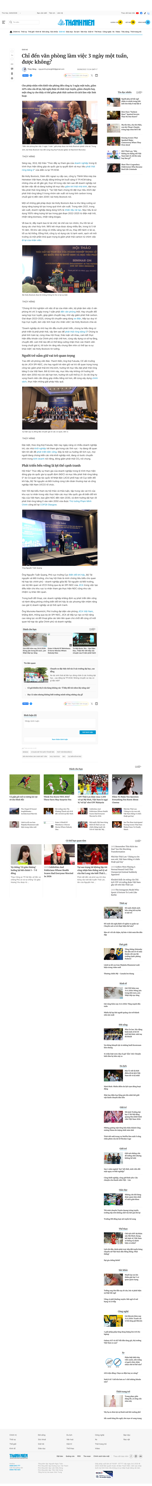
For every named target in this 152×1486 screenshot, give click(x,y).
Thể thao (98, 32)
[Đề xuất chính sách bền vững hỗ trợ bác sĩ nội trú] (113, 913)
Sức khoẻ (42, 1439)
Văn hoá (69, 1439)
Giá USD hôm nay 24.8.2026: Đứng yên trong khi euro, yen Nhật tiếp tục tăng (133, 991)
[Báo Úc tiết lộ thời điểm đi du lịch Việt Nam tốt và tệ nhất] (113, 1075)
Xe (113, 32)
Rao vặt (127, 1439)
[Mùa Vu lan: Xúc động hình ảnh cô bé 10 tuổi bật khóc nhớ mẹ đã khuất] (113, 1034)
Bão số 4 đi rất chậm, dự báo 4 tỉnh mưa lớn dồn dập (123, 933)
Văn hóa (84, 32)
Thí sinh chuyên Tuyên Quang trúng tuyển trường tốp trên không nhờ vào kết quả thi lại (122, 1211)
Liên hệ (60, 13)
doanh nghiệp (81, 163)
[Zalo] (148, 13)
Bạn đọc (127, 1435)
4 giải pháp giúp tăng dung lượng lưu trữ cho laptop (122, 1333)
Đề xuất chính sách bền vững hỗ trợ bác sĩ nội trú (133, 910)
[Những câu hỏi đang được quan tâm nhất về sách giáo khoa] (113, 1199)
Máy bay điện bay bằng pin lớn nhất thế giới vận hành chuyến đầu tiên (121, 1096)
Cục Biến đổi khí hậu (74, 756)
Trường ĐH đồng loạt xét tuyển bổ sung (120, 1219)
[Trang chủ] (11, 32)
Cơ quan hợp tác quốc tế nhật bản (42, 752)
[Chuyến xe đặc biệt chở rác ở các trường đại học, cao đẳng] (36, 675)
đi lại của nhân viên (31, 240)
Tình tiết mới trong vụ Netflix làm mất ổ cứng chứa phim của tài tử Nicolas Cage (122, 1137)
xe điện (77, 318)
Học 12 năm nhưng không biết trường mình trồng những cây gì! (55, 695)
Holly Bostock (55, 756)
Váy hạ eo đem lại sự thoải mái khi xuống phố (122, 1412)
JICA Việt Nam (85, 611)
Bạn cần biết (42, 13)
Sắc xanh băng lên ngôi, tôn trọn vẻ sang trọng (123, 1418)
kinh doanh (38, 459)
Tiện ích (52, 13)
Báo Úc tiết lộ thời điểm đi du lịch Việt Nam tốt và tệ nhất (132, 1073)
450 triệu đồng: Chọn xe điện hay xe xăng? (121, 1373)
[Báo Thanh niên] (19, 1456)
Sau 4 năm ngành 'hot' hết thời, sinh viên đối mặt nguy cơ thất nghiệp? (122, 1170)
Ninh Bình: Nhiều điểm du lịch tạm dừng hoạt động (122, 1087)
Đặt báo (60, 1456)
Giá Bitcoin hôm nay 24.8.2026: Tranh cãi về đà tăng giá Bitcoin (133, 1318)
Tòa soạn (87, 1456)
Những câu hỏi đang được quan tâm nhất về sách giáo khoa (133, 1197)
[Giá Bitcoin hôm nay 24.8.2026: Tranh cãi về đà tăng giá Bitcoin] (113, 1321)
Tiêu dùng (125, 32)
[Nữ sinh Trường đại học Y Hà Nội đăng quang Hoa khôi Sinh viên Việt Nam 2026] (113, 1117)
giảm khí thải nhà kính (76, 186)
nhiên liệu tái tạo (73, 210)
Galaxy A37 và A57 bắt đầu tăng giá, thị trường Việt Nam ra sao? (122, 1341)
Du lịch (76, 32)
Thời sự (24, 32)
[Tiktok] (145, 13)
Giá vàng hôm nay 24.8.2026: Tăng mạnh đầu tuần (122, 1005)
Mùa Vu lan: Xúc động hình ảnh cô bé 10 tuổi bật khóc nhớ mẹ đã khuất (133, 1033)
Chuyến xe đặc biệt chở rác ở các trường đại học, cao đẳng (72, 670)
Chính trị (16, 32)
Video (118, 32)
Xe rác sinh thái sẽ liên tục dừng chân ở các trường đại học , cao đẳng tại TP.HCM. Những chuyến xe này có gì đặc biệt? (73, 678)
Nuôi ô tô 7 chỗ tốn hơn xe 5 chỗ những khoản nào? (122, 1380)
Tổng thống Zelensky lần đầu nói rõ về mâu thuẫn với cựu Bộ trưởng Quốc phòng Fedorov (133, 954)
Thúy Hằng (32, 69)
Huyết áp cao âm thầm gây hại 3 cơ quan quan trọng (132, 1277)
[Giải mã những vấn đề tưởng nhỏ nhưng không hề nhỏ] (113, 1158)
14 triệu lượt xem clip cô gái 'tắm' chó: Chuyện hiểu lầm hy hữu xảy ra (122, 1055)
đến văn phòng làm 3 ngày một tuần (35, 756)
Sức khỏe (54, 32)
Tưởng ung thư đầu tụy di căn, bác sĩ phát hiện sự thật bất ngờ (122, 1291)
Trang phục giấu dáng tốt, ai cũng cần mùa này (133, 1398)
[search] (23, 22)
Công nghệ (107, 32)
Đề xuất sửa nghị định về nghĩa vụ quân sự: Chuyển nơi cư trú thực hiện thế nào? (121, 925)
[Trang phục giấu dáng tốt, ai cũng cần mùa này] (113, 1401)
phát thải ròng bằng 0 (76, 332)
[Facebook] (141, 13)
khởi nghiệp (40, 448)
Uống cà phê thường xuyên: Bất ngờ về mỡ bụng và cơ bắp (121, 1300)
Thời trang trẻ (135, 32)
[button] (12, 51)
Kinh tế (38, 32)
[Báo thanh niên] (76, 22)
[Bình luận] (12, 68)
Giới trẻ (62, 32)
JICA (80, 585)
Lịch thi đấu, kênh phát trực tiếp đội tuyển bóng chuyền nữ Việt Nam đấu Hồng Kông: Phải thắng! (123, 1251)
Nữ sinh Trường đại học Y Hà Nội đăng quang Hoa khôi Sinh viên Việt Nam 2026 (133, 1115)
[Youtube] (137, 13)
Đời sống (45, 32)
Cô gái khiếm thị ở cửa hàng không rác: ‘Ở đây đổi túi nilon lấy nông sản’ (58, 688)
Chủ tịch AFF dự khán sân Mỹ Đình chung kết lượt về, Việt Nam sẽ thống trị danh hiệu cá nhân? (133, 1238)
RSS (79, 1456)
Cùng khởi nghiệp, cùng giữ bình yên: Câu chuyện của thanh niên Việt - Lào (121, 1179)
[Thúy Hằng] (24, 69)
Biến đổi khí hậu (77, 575)
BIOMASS (25, 752)
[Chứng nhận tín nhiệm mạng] (104, 1475)
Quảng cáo (70, 1456)
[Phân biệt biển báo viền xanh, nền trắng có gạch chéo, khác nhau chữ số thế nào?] (113, 1362)
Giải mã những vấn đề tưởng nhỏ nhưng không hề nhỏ (133, 1155)
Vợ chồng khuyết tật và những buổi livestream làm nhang (122, 1046)
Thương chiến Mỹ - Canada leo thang (119, 974)
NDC (64, 756)
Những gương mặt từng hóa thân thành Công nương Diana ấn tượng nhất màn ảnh (122, 1129)
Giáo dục (69, 32)
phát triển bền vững (47, 452)
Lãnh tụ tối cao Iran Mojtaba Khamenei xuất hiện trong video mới (122, 966)
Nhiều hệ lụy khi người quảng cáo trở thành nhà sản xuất (121, 1013)
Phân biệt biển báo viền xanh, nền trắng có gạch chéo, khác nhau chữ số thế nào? (133, 1361)
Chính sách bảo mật (101, 1456)
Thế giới (31, 32)
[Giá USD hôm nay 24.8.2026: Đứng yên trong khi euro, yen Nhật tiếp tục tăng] (113, 993)
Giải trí (90, 32)
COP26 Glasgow (48, 504)
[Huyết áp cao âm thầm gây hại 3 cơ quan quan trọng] (113, 1279)
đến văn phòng (68, 312)
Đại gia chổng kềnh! (112, 1260)
